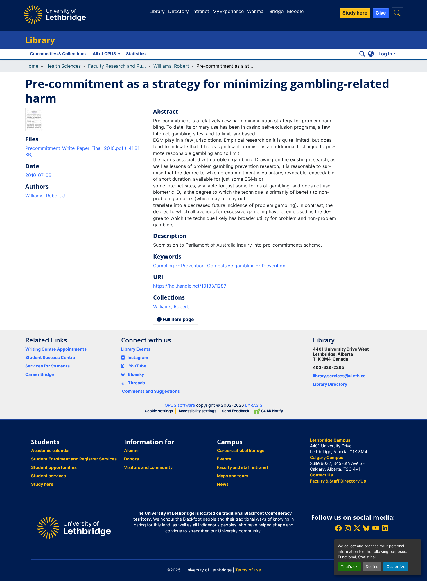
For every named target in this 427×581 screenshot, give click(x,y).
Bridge (276, 11)
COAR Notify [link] (271, 411)
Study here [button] (354, 13)
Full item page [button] (178, 319)
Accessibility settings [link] (197, 411)
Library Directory (330, 384)
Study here (42, 484)
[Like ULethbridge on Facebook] (338, 528)
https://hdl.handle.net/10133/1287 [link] (189, 286)
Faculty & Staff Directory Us (338, 480)
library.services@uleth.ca (339, 375)
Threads (136, 382)
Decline (372, 566)
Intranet (200, 11)
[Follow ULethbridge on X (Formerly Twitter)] (357, 528)
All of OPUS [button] (104, 53)
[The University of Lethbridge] (74, 527)
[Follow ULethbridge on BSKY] (366, 528)
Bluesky (135, 374)
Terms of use (248, 569)
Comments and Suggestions (151, 391)
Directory (178, 11)
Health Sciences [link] (63, 66)
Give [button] (381, 13)
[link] (85, 151)
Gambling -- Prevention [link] (178, 265)
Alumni (131, 450)
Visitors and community (148, 467)
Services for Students (47, 365)
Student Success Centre (50, 357)
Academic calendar (50, 450)
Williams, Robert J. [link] (45, 195)
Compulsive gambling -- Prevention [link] (246, 265)
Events (224, 458)
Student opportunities (54, 467)
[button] (397, 13)
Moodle (295, 11)
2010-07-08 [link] (38, 175)
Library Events (135, 349)
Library (157, 11)
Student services (48, 475)
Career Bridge (39, 374)
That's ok (349, 566)
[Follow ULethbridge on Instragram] (347, 528)
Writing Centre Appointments (56, 349)
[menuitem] (106, 54)
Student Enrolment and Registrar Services (74, 458)
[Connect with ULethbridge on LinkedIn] (385, 528)
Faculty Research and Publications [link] (117, 66)
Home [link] (31, 66)
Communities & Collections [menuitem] (58, 53)
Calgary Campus (326, 457)
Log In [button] (385, 54)
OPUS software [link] (180, 405)
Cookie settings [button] (159, 411)
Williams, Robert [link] (171, 66)
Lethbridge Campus (330, 439)
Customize (396, 566)
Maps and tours (232, 475)
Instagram (138, 357)
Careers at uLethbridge (241, 450)
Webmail (256, 11)
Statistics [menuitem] (136, 53)
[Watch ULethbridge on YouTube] (375, 528)
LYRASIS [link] (253, 405)
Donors (131, 458)
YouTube (137, 365)
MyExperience (228, 11)
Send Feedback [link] (235, 411)
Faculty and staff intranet (242, 467)
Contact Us (321, 474)
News (223, 484)
